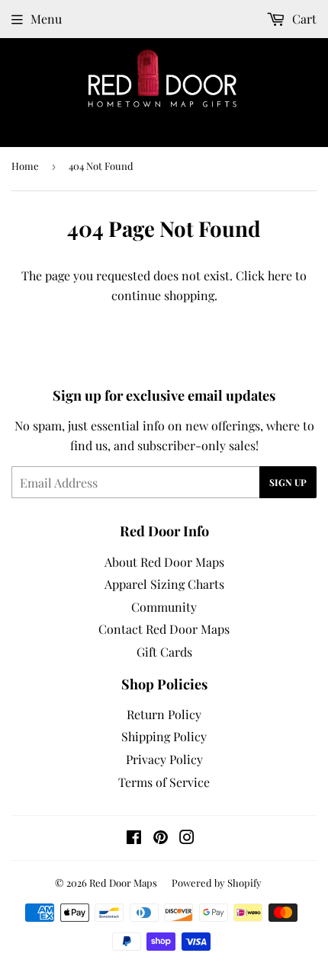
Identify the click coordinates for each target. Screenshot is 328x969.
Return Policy (164, 714)
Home (25, 165)
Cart (303, 19)
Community (164, 607)
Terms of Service (164, 782)
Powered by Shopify (217, 882)
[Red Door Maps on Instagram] (187, 838)
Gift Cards (164, 652)
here (280, 275)
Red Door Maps (123, 882)
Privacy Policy (164, 759)
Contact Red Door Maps (164, 629)
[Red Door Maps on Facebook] (134, 838)
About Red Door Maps (164, 562)
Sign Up (288, 482)
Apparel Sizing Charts (164, 584)
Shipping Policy (164, 736)
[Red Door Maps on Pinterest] (161, 838)
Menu (46, 19)
